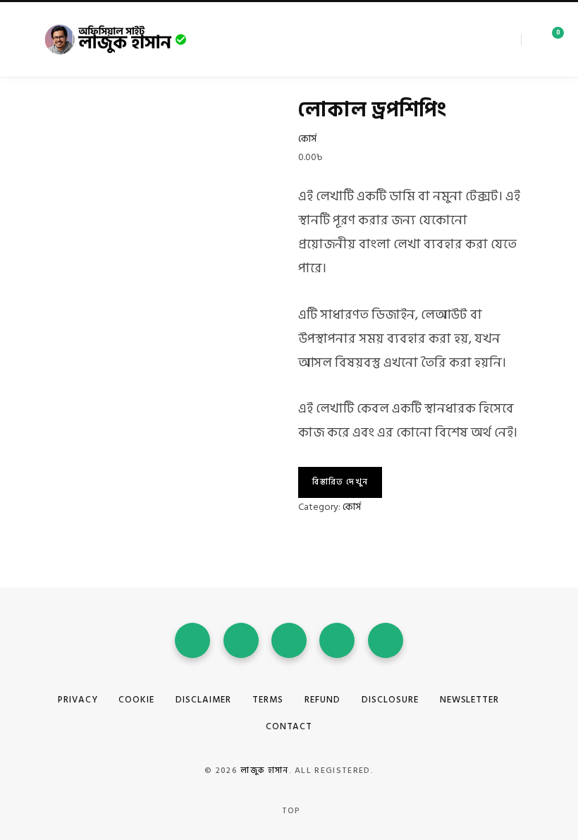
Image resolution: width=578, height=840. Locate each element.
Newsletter (470, 699)
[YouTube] (289, 640)
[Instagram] (494, 39)
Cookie (136, 699)
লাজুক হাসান (264, 770)
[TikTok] (385, 640)
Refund (322, 699)
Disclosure (390, 699)
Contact (289, 726)
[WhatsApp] (337, 640)
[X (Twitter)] (484, 39)
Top (290, 810)
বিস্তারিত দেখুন (340, 482)
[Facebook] (474, 39)
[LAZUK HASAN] (116, 39)
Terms (267, 699)
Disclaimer (203, 699)
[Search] (527, 39)
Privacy (78, 699)
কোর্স (307, 138)
